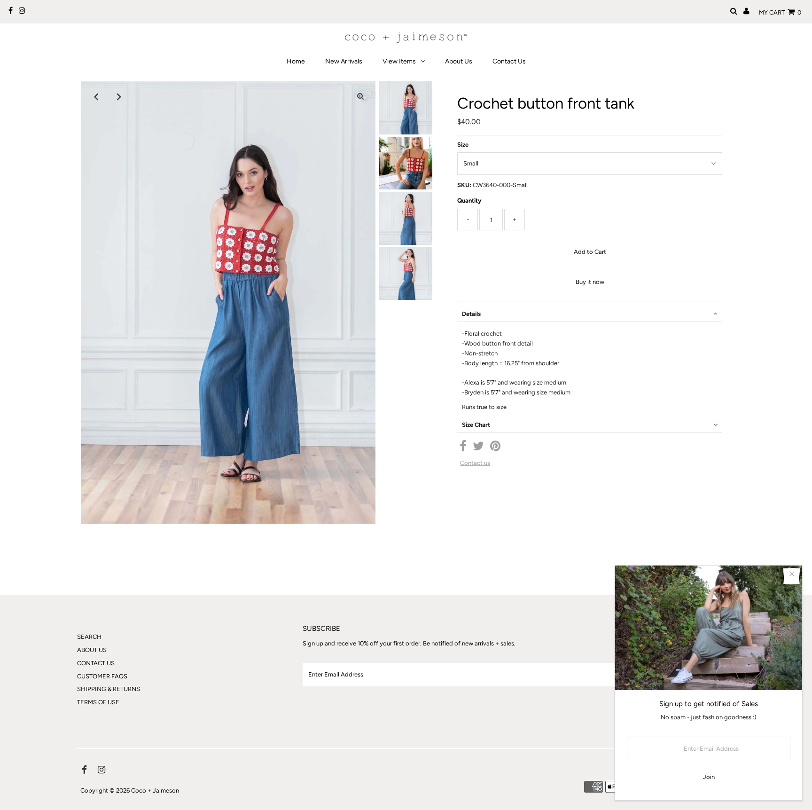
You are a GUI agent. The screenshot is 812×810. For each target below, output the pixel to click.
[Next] (119, 96)
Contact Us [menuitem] (509, 61)
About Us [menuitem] (458, 61)
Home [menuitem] (296, 61)
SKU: (464, 185)
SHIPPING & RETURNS (108, 688)
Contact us (475, 462)
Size (462, 144)
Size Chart (476, 424)
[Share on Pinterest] (495, 448)
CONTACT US (96, 663)
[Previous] (96, 96)
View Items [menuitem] (399, 61)
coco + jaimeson (155, 790)
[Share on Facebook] (463, 448)
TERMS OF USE (98, 702)
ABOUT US (92, 649)
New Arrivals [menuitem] (343, 61)
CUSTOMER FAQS (102, 676)
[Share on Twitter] (478, 448)
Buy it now (590, 281)
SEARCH (89, 636)
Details (471, 313)
